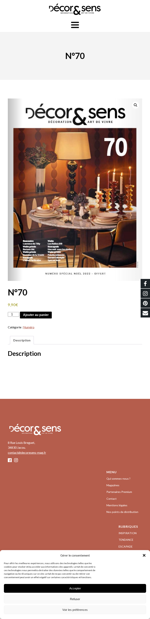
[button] (144, 555)
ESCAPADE (126, 546)
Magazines (112, 485)
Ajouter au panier (36, 315)
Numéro (28, 327)
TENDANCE (126, 539)
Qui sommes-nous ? (118, 478)
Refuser (75, 599)
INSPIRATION (128, 533)
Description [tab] (21, 340)
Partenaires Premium (119, 491)
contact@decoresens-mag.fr (27, 452)
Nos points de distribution (122, 511)
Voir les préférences (75, 609)
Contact (111, 498)
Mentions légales (116, 505)
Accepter (75, 588)
